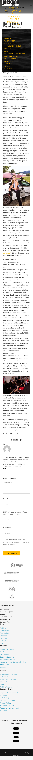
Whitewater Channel (8, 674)
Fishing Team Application (10, 687)
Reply (5, 468)
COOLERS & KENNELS (12, 46)
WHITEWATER (9, 41)
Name (6, 499)
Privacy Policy (5, 703)
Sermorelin (7, 253)
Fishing (3, 628)
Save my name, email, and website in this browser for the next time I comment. (16, 542)
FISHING (7, 38)
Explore (3, 641)
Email (6, 512)
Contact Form (5, 622)
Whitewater (5, 630)
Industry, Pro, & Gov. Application (13, 662)
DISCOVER (13, 22)
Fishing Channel (6, 677)
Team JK (3, 684)
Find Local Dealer (7, 649)
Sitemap (3, 710)
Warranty (3, 695)
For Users (4, 652)
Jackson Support (7, 657)
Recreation (4, 633)
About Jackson (6, 664)
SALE (16, 24)
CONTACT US (9, 61)
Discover (3, 638)
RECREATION (13, 13)
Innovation (4, 654)
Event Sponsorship (7, 659)
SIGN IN (7, 66)
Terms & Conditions (8, 700)
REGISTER (8, 69)
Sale (1, 643)
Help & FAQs (5, 698)
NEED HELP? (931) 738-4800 (7, 6)
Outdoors (4, 636)
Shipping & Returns (8, 705)
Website (7, 528)
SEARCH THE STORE (12, 56)
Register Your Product (9, 693)
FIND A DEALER (10, 59)
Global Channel (6, 682)
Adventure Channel (8, 679)
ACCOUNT (8, 64)
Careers (3, 667)
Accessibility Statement (9, 708)
